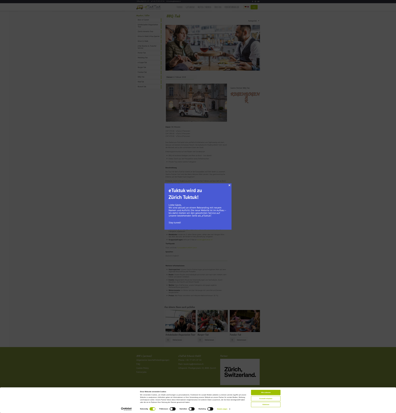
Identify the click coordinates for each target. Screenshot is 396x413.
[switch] (173, 409)
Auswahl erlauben (265, 398)
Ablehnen (265, 404)
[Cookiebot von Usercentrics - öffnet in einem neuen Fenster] (126, 409)
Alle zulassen (266, 392)
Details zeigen (222, 409)
